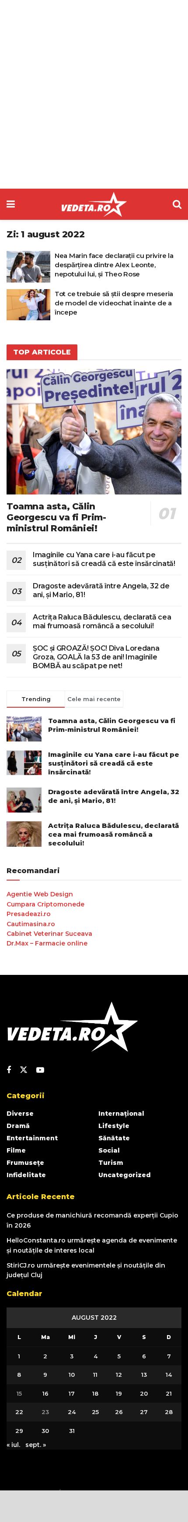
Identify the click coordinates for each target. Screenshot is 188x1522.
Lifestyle (113, 1126)
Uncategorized (124, 1175)
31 (72, 1430)
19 (119, 1393)
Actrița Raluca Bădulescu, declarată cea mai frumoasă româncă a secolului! (102, 621)
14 (169, 1374)
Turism (110, 1163)
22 (19, 1411)
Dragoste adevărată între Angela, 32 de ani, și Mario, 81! (113, 796)
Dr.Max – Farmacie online (47, 943)
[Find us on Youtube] (40, 1070)
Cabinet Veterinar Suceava (49, 934)
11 (95, 1374)
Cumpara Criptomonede (45, 904)
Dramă (18, 1126)
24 (72, 1411)
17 (72, 1393)
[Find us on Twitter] (24, 1070)
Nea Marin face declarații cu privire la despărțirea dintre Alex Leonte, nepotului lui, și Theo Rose (114, 264)
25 (95, 1411)
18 (95, 1393)
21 (169, 1393)
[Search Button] (177, 204)
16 (45, 1393)
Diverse (20, 1113)
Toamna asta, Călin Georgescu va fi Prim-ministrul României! (56, 517)
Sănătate (114, 1138)
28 (169, 1411)
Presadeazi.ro (29, 914)
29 (19, 1430)
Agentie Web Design (40, 894)
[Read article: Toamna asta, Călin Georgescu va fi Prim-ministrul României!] (94, 431)
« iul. (13, 1445)
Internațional (121, 1113)
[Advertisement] (94, 94)
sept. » (35, 1445)
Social (109, 1150)
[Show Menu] (11, 204)
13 (144, 1374)
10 (72, 1374)
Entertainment (32, 1138)
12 (119, 1374)
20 (144, 1393)
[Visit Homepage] (94, 204)
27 (144, 1411)
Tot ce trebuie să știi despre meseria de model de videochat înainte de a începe (114, 303)
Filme (16, 1150)
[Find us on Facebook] (9, 1070)
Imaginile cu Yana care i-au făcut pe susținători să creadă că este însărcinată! (104, 559)
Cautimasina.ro (31, 924)
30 (45, 1430)
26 (119, 1411)
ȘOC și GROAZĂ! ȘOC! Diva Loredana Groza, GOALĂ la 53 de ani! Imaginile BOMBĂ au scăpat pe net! (96, 657)
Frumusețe (25, 1163)
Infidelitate (26, 1175)
